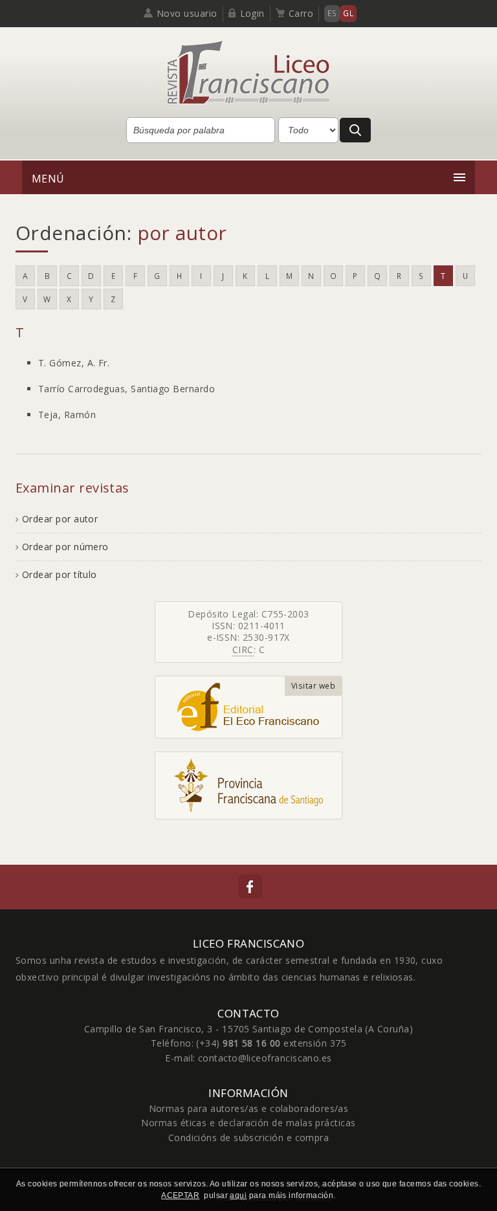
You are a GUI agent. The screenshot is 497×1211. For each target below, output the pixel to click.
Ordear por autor (60, 519)
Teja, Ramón (67, 414)
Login (252, 13)
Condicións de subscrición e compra (248, 1137)
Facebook (250, 886)
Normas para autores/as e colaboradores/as (249, 1108)
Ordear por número (65, 546)
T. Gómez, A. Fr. (73, 363)
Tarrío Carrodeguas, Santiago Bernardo (126, 389)
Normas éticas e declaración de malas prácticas (248, 1123)
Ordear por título (59, 574)
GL (348, 13)
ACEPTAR (180, 1195)
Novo (187, 13)
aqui (238, 1195)
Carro (301, 13)
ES (332, 13)
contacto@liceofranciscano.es (265, 1058)
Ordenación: (121, 232)
